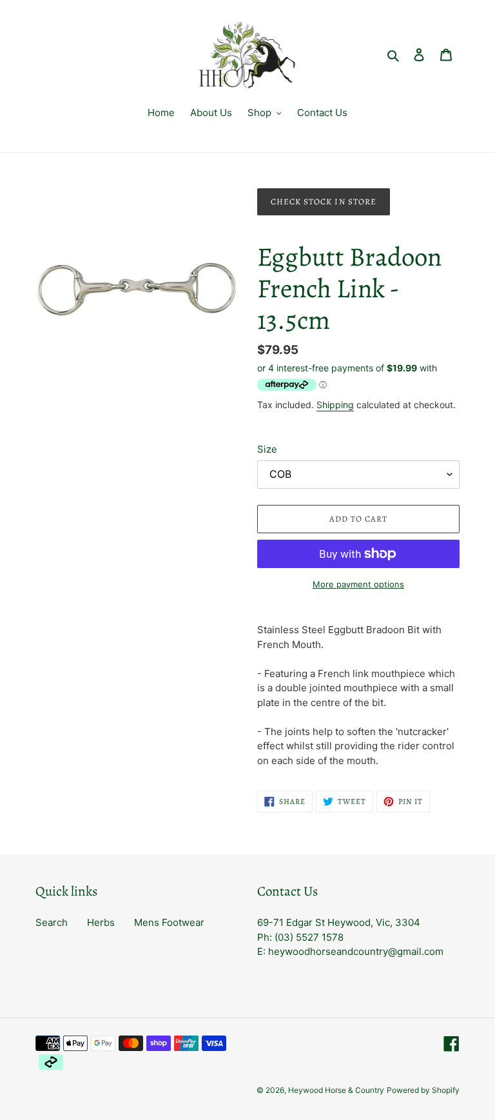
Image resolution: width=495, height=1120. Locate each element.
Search (51, 922)
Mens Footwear (169, 922)
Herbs (101, 922)
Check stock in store (323, 201)
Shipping (335, 404)
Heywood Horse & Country (336, 1090)
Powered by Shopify (423, 1090)
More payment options (358, 584)
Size (267, 449)
